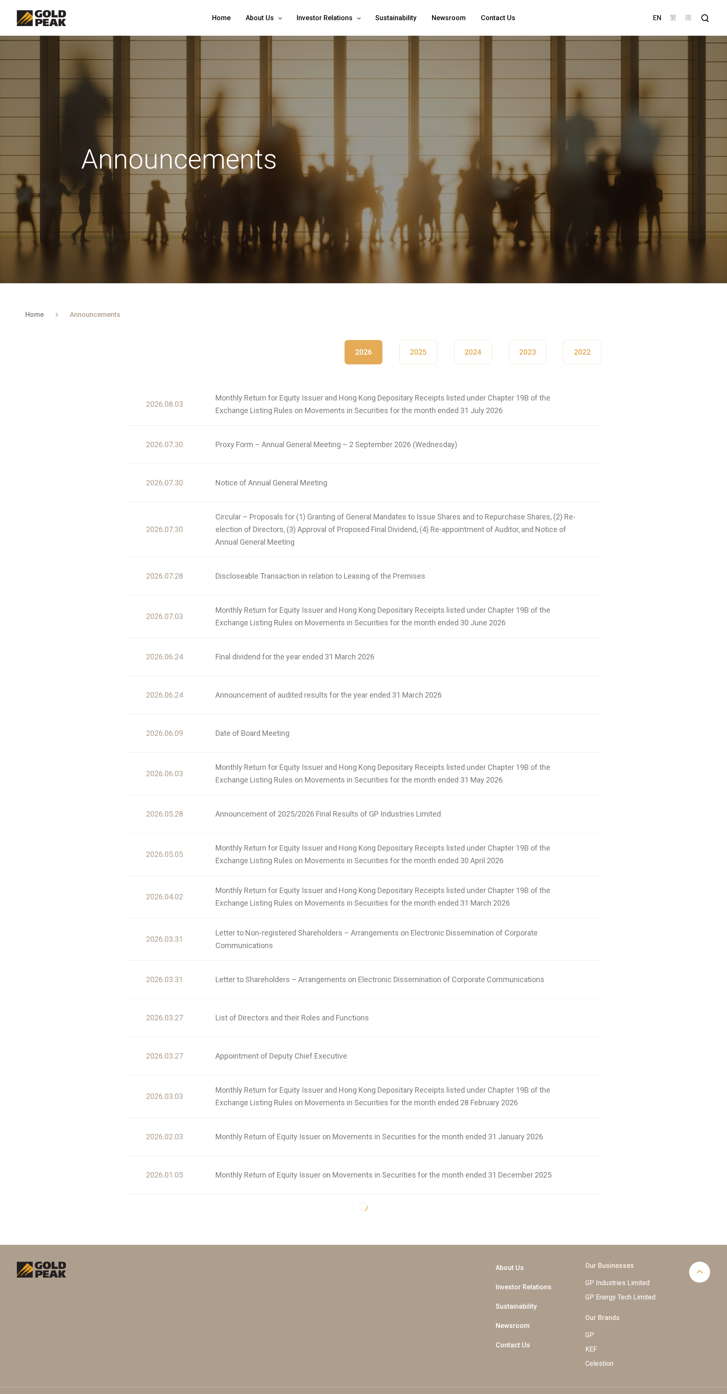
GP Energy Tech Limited (620, 1272)
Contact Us (513, 1320)
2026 (363, 352)
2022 (582, 352)
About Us (510, 1242)
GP (589, 1310)
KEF (591, 1324)
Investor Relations (524, 1262)
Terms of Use (692, 1378)
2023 (527, 352)
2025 (418, 352)
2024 (472, 352)
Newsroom (513, 1300)
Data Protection (645, 1378)
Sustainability (516, 1281)
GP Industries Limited (617, 1258)
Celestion (599, 1338)
